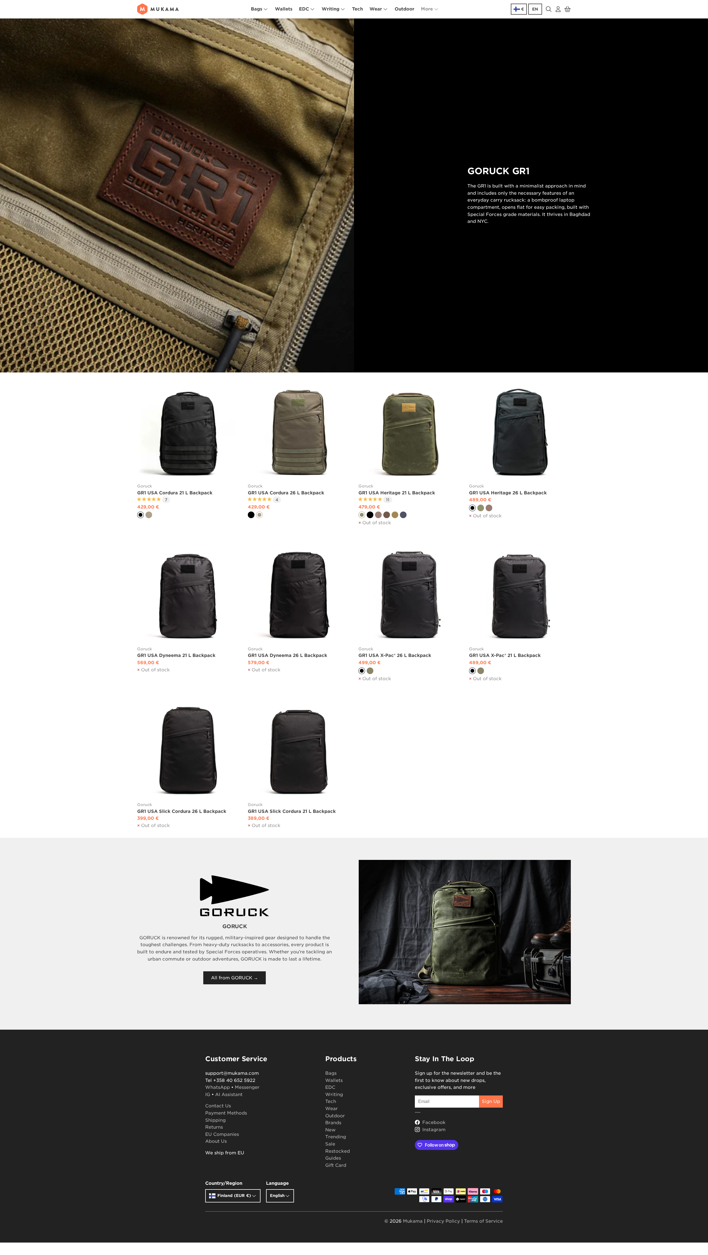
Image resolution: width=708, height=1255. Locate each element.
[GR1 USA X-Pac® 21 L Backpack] (520, 595)
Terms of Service (483, 1221)
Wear (375, 9)
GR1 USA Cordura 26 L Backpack (286, 492)
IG (207, 1094)
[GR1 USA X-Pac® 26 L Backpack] (409, 595)
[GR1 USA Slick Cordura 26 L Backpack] (188, 751)
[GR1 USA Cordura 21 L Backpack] (188, 432)
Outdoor (404, 9)
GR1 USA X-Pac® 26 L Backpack (394, 655)
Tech (357, 9)
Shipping (215, 1120)
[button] (567, 9)
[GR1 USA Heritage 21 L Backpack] (409, 432)
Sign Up (491, 1101)
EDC (304, 9)
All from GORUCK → (234, 977)
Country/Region (223, 1183)
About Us (216, 1141)
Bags (256, 9)
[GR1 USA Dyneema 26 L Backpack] (299, 595)
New (330, 1130)
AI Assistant (229, 1094)
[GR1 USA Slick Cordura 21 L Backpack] (299, 751)
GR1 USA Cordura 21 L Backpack (174, 492)
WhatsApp (217, 1087)
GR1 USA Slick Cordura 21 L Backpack (292, 811)
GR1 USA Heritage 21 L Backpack (396, 492)
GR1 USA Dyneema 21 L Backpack (176, 655)
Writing (330, 9)
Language (277, 1183)
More (427, 9)
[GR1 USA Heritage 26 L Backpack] (520, 432)
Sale (330, 1144)
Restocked (337, 1151)
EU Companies (222, 1134)
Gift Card (335, 1165)
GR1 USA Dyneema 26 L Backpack (287, 655)
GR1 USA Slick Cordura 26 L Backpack (181, 811)
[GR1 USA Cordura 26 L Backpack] (299, 432)
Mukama (413, 1221)
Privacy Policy (443, 1221)
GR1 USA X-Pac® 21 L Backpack (505, 655)
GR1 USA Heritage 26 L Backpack (508, 492)
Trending (335, 1136)
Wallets (283, 9)
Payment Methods (226, 1113)
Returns (214, 1127)
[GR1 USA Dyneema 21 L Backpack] (188, 595)
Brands (333, 1122)
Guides (333, 1158)
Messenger (247, 1087)
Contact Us (218, 1105)
